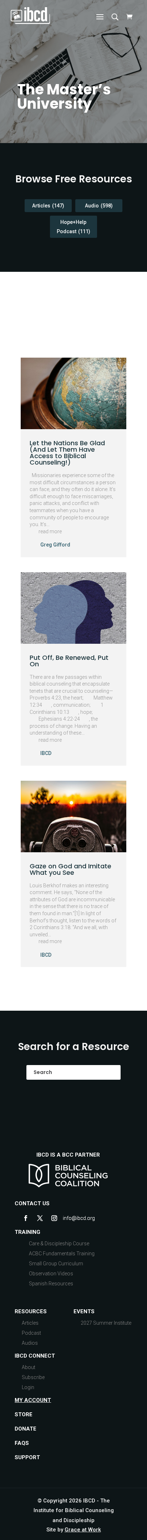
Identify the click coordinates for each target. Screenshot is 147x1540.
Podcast (31, 1333)
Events (84, 1311)
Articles (48, 206)
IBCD (45, 753)
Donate (25, 1429)
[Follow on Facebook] (25, 1218)
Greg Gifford (55, 545)
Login (28, 1387)
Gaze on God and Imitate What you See (70, 869)
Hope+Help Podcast (73, 226)
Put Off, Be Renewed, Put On (69, 660)
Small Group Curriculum (56, 1263)
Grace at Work (83, 1529)
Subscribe (33, 1377)
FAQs (22, 1443)
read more (50, 531)
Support (27, 1457)
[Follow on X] (40, 1218)
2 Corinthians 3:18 (50, 927)
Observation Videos (51, 1273)
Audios (30, 1343)
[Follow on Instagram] (54, 1218)
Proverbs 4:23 (45, 698)
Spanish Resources (51, 1283)
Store (23, 1414)
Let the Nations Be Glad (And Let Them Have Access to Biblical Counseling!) (67, 452)
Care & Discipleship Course (59, 1243)
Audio (99, 206)
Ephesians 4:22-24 (59, 719)
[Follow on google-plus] (68, 1218)
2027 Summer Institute (106, 1323)
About (28, 1367)
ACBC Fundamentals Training (62, 1253)
